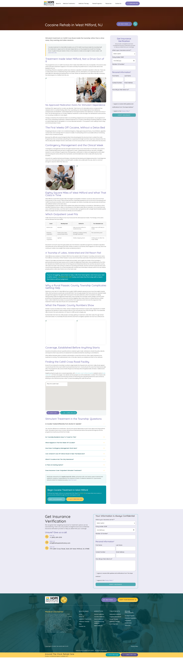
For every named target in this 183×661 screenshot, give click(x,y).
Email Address (128, 82)
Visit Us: (52, 547)
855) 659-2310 (82, 493)
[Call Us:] (47, 536)
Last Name (127, 76)
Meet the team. (72, 480)
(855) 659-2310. (52, 53)
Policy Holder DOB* (118, 57)
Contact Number (117, 82)
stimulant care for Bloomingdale (84, 373)
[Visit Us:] (47, 548)
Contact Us (118, 3)
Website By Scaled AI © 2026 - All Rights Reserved (91, 650)
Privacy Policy (125, 111)
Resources (108, 3)
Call (59, 277)
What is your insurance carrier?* (121, 50)
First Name (115, 76)
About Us (58, 3)
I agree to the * (121, 111)
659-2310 (68, 277)
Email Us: (52, 541)
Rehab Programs (97, 3)
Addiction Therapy (84, 3)
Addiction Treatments (69, 3)
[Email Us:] (47, 542)
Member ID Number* (118, 64)
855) (63, 277)
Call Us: (52, 535)
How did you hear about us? (120, 89)
